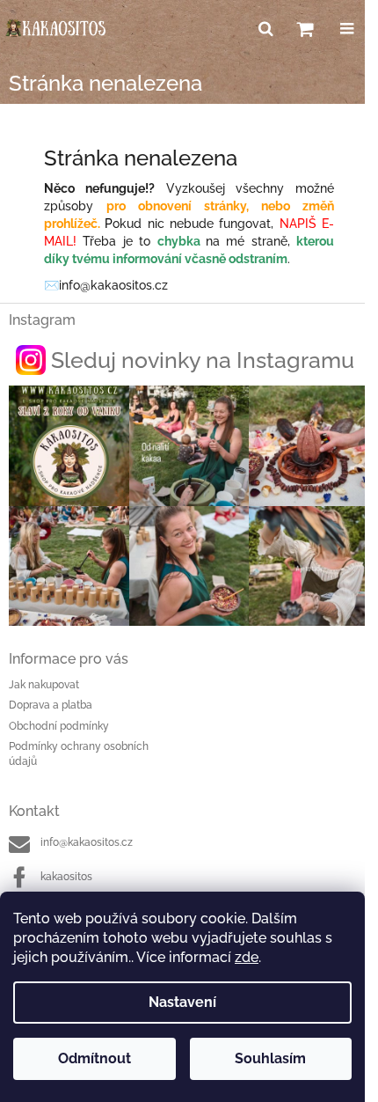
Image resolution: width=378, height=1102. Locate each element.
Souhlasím (270, 1058)
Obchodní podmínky (59, 726)
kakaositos (66, 877)
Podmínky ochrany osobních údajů (79, 754)
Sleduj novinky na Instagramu (202, 360)
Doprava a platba (50, 705)
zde (246, 957)
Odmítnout (94, 1058)
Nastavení (182, 1002)
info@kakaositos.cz (86, 842)
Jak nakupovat (44, 685)
